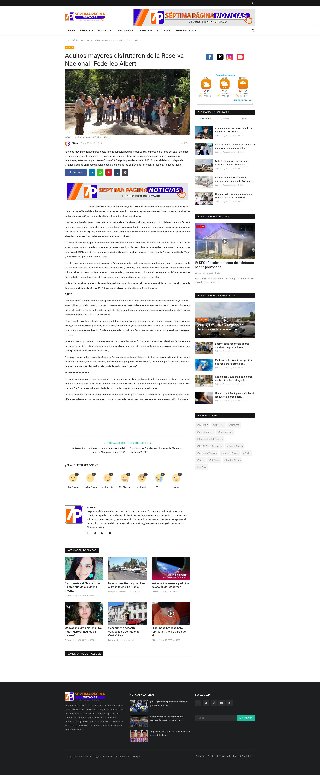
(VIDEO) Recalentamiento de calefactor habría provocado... (224, 265)
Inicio (71, 30)
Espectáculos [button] (185, 30)
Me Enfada (142, 487)
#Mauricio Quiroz (229, 453)
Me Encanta (107, 487)
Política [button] (163, 30)
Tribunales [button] (124, 30)
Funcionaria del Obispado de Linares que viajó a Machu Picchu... (82, 587)
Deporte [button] (144, 30)
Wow (176, 487)
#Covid (246, 453)
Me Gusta (73, 487)
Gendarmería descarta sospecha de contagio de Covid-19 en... (124, 631)
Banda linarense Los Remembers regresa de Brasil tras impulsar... (166, 718)
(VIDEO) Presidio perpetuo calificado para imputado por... (168, 703)
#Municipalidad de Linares (210, 439)
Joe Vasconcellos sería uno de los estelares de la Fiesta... (234, 130)
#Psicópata (214, 460)
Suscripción (246, 717)
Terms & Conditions (242, 756)
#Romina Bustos (232, 460)
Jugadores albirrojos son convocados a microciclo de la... (170, 733)
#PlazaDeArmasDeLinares (209, 446)
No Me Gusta (90, 487)
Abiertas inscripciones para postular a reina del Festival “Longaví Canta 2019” (98, 450)
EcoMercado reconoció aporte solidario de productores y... (232, 345)
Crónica (75, 40)
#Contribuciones (205, 432)
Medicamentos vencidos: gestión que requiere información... (233, 362)
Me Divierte (124, 487)
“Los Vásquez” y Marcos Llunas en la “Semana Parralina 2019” (156, 450)
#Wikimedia (218, 425)
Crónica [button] (85, 30)
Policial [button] (104, 30)
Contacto (200, 756)
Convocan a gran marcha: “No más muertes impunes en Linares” (83, 631)
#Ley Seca (201, 467)
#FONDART (202, 425)
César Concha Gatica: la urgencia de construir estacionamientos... (235, 146)
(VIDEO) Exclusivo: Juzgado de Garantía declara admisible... (232, 163)
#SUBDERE (234, 425)
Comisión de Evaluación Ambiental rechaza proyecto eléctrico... (234, 196)
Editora (75, 143)
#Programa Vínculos (207, 453)
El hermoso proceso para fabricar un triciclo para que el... (169, 631)
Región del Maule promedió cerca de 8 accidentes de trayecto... (233, 378)
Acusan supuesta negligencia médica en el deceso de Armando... (234, 179)
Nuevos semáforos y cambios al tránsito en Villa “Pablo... (127, 585)
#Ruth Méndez (225, 432)
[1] (253, 3)
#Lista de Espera (235, 446)
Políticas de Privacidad (219, 756)
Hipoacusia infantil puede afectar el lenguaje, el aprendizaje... (234, 395)
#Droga (200, 460)
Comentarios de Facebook (84, 653)
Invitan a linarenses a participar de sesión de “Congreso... (171, 585)
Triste (159, 487)
